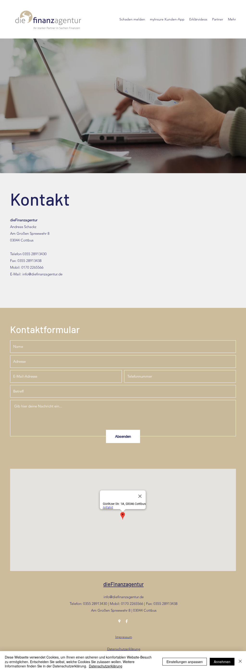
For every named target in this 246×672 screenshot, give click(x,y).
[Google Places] (119, 621)
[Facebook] (126, 621)
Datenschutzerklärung (123, 649)
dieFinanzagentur (123, 584)
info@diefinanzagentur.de (42, 274)
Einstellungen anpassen (184, 661)
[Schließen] (240, 661)
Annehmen (222, 661)
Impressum (123, 637)
